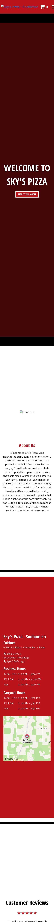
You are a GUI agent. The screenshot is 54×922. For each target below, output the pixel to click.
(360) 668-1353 (16, 661)
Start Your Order (27, 194)
